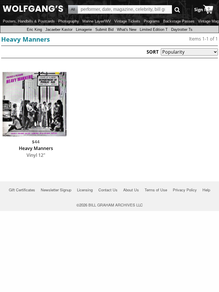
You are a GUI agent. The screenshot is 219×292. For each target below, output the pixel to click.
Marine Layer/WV (96, 21)
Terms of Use (156, 189)
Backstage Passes (178, 21)
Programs (152, 21)
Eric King (34, 29)
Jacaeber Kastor (58, 29)
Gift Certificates (22, 189)
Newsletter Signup (56, 189)
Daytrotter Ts (181, 29)
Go (177, 9)
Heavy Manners (25, 39)
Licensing (85, 189)
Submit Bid (104, 29)
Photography (68, 21)
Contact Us (107, 189)
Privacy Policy (185, 189)
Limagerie (84, 29)
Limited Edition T (154, 29)
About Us (131, 189)
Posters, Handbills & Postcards (29, 21)
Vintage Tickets (127, 21)
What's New (126, 29)
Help (206, 189)
